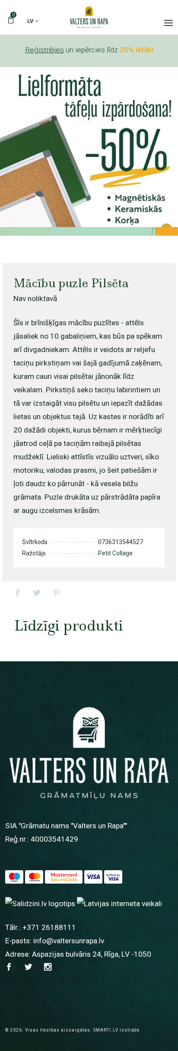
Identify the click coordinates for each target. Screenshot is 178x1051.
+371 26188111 (49, 927)
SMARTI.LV (105, 1030)
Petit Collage (115, 553)
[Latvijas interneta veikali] (119, 903)
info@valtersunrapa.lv (68, 940)
